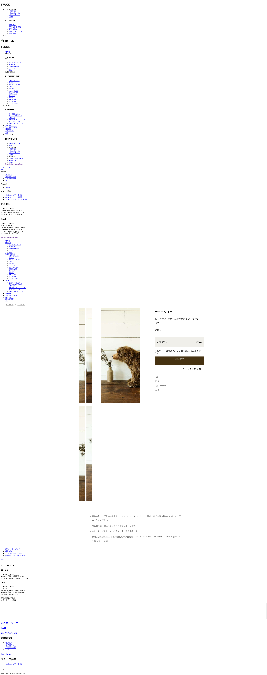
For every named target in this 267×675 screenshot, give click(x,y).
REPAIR (8, 125)
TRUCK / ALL (14, 81)
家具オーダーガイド (12, 549)
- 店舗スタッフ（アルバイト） (16, 199)
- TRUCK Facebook (16, 158)
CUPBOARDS (14, 92)
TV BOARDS (14, 90)
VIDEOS (8, 129)
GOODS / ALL (14, 114)
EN (2, 559)
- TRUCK (12, 11)
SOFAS (11, 83)
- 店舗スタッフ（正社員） (14, 197)
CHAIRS (12, 88)
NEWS (7, 52)
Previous (108, 351)
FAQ (11, 145)
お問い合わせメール (101, 537)
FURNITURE (10, 254)
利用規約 (8, 551)
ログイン (12, 25)
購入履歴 (12, 33)
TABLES (12, 86)
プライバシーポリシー (13, 553)
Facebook (6, 654)
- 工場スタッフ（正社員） (14, 195)
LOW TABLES (14, 84)
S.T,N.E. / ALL (14, 103)
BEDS (11, 98)
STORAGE (13, 94)
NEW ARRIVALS (15, 116)
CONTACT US (14, 143)
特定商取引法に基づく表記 (15, 555)
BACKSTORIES (11, 127)
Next (129, 351)
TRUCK (12, 118)
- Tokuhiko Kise (14, 13)
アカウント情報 (15, 27)
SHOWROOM (14, 66)
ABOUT (8, 243)
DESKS (12, 96)
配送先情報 (13, 29)
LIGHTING (13, 99)
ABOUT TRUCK (15, 62)
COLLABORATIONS (17, 123)
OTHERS (12, 101)
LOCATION (9, 131)
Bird (10, 70)
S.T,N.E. (12, 68)
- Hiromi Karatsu (14, 15)
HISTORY (12, 64)
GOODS (8, 280)
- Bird (11, 17)
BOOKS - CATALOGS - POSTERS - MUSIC (17, 120)
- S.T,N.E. (8, 644)
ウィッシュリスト (16, 31)
